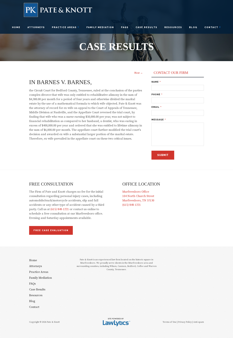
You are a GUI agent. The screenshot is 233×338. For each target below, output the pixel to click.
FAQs (125, 27)
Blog (193, 27)
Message (158, 119)
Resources (173, 27)
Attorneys (36, 27)
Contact (211, 27)
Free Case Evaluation (50, 230)
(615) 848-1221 (59, 209)
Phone (156, 94)
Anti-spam (198, 322)
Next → (138, 73)
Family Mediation (100, 27)
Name (156, 82)
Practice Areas (64, 27)
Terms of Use (169, 322)
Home (16, 27)
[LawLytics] (116, 322)
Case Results (146, 27)
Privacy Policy (185, 322)
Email (156, 107)
